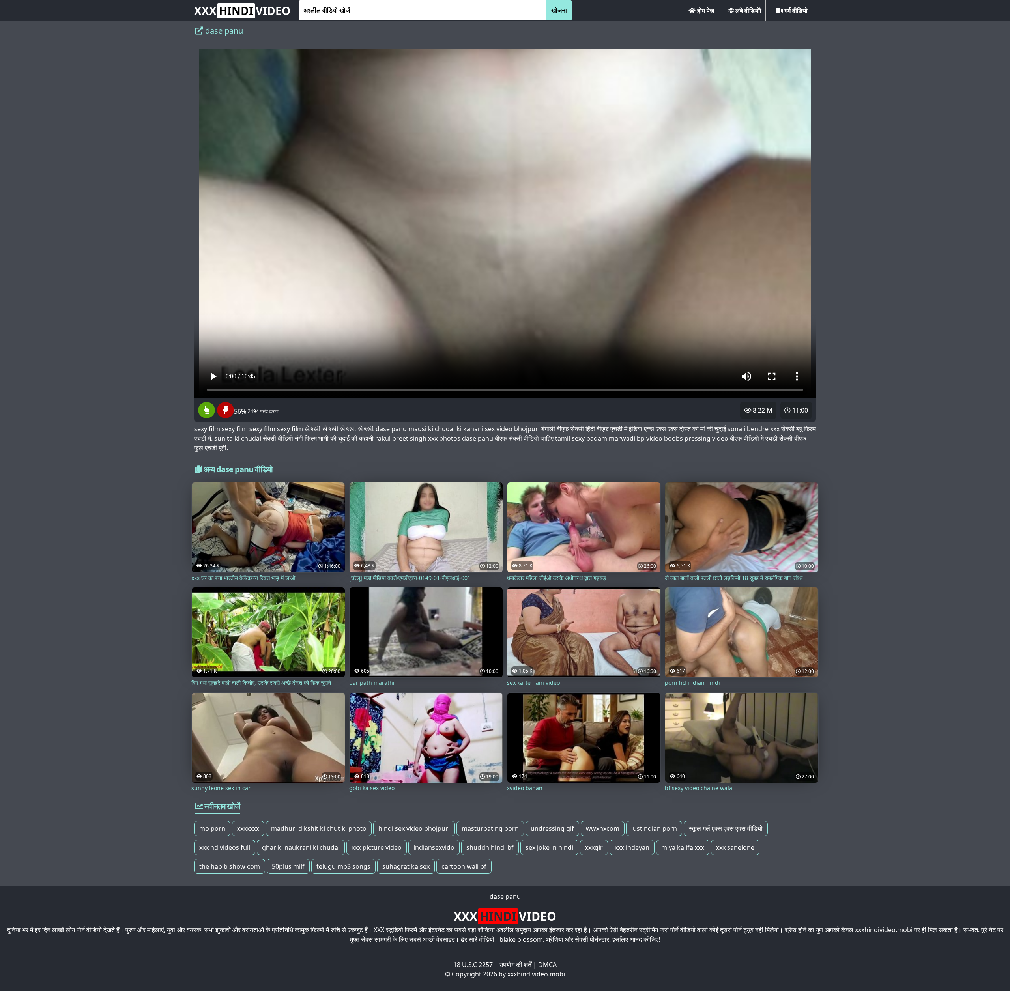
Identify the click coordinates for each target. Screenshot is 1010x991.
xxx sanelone (735, 847)
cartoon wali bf (463, 866)
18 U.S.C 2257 (473, 964)
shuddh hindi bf (490, 847)
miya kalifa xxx (682, 847)
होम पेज (705, 10)
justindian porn (654, 828)
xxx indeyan (632, 847)
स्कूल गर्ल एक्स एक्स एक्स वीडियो (726, 828)
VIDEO (242, 10)
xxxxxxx (248, 828)
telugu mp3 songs (343, 866)
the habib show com (229, 866)
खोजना (559, 10)
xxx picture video (377, 847)
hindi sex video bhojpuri (414, 828)
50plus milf (288, 866)
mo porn (212, 828)
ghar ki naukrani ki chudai (301, 847)
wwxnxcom (602, 828)
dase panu (505, 896)
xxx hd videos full (224, 847)
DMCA (547, 964)
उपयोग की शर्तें (515, 964)
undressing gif (552, 828)
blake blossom (521, 939)
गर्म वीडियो (795, 10)
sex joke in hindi (549, 847)
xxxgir (594, 847)
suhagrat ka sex (406, 866)
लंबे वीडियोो (747, 10)
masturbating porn (490, 828)
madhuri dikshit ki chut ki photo (319, 828)
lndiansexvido (433, 847)
